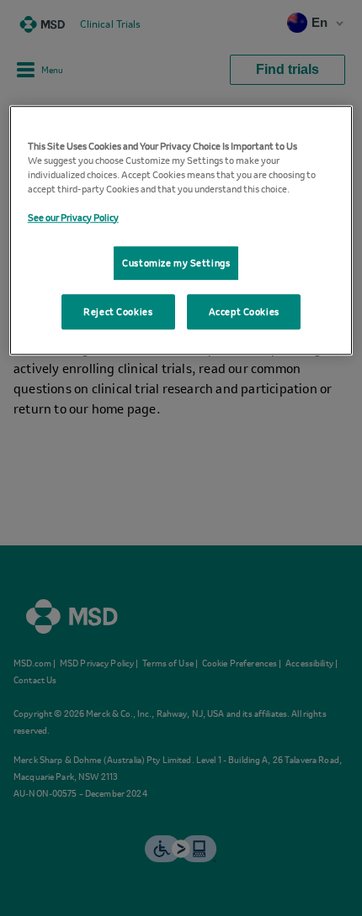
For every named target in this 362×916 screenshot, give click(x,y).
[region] (181, 230)
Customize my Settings (176, 262)
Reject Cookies (117, 311)
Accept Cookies (244, 311)
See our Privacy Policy (73, 217)
